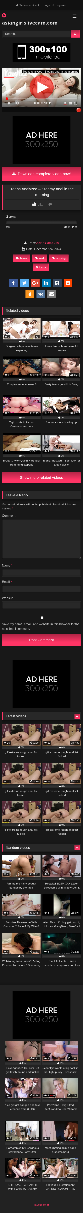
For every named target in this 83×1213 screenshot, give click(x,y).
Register (61, 5)
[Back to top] (71, 1201)
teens (42, 267)
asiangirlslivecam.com (29, 22)
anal (41, 258)
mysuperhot (41, 1204)
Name (7, 565)
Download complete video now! (44, 174)
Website (7, 598)
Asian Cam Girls (47, 243)
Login (47, 5)
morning (61, 258)
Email (7, 581)
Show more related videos (41, 478)
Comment (8, 515)
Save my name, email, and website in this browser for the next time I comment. (41, 626)
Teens (23, 258)
